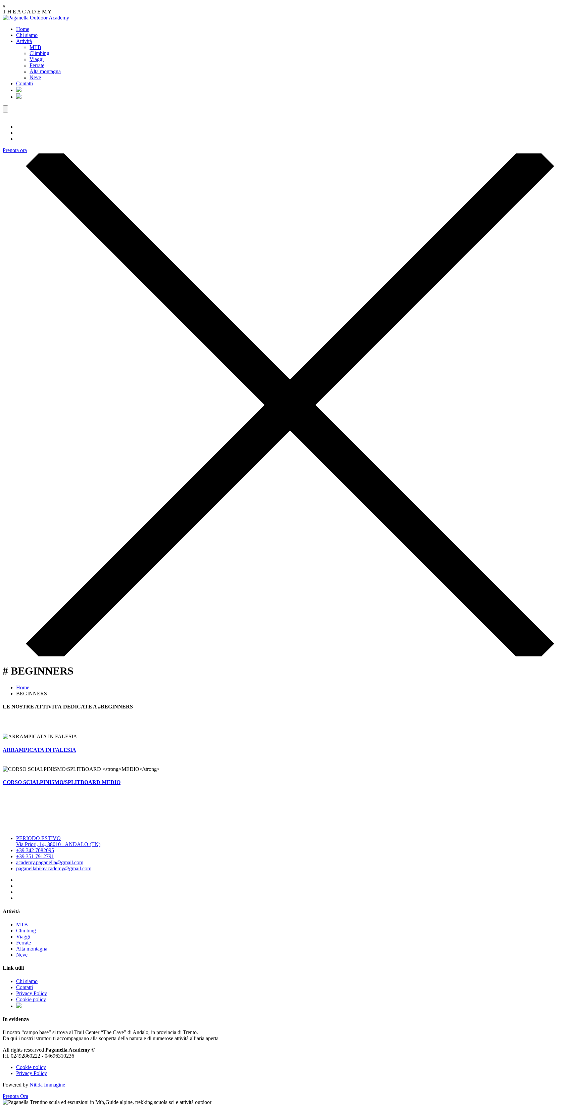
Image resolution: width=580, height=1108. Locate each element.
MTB (35, 47)
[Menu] (5, 108)
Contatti (24, 83)
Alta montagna (45, 71)
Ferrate (37, 65)
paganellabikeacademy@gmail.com (53, 868)
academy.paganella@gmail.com (49, 862)
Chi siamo (27, 35)
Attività (24, 41)
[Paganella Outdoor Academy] (36, 17)
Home (22, 29)
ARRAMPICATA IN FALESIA (39, 750)
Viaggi (37, 59)
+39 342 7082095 (35, 850)
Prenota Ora (15, 1096)
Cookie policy (31, 999)
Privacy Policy (31, 993)
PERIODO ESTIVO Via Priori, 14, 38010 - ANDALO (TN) (58, 841)
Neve (35, 77)
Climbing (39, 53)
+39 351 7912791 (35, 856)
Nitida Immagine (47, 1085)
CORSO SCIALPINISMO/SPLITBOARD (61, 782)
